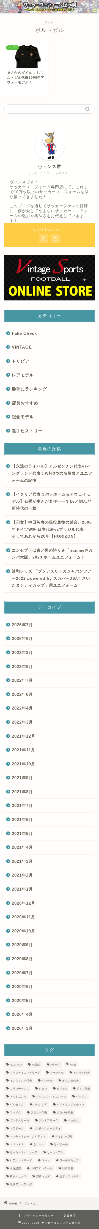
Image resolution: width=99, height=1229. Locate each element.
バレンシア (40, 1104)
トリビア (20, 361)
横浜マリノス (18, 1176)
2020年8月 (22, 958)
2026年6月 (22, 638)
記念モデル (23, 416)
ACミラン (16, 1064)
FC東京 (36, 1064)
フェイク (15, 1112)
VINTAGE (22, 347)
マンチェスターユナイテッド (28, 1136)
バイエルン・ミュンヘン (51, 1096)
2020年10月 (23, 931)
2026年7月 (22, 624)
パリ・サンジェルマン (70, 1104)
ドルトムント (18, 1096)
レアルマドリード (21, 1160)
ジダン (43, 1088)
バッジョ (81, 1096)
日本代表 (67, 1168)
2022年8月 (22, 666)
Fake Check (24, 333)
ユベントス (17, 1144)
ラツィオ (38, 1144)
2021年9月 (22, 777)
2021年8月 (22, 791)
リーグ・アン (55, 1152)
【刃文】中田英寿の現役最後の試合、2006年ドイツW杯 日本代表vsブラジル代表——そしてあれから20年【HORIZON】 (52, 529)
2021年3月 (22, 861)
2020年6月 (22, 986)
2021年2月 (22, 875)
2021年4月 (22, 847)
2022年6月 (22, 694)
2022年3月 (22, 722)
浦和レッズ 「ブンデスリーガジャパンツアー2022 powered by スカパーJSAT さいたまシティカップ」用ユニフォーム (52, 578)
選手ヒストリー (27, 430)
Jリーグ (55, 1064)
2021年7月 (22, 805)
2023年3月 (22, 652)
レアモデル (23, 375)
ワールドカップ (69, 1160)
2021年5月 (22, 833)
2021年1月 (22, 889)
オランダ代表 (70, 1080)
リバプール (61, 1144)
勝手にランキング (29, 389)
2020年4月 (22, 1014)
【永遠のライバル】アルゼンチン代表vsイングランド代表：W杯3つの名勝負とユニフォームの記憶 (52, 473)
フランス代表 (39, 1112)
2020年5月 (22, 1000)
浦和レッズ (43, 1176)
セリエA (62, 1088)
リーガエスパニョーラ (23, 1152)
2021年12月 (23, 736)
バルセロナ (17, 1104)
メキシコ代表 (63, 1136)
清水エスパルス (69, 1176)
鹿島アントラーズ (21, 1184)
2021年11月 (23, 750)
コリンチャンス (19, 1088)
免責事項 (70, 1215)
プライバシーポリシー (39, 1215)
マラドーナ (17, 1128)
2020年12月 (23, 903)
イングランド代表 (21, 1080)
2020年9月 (22, 944)
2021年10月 (23, 764)
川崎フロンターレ (42, 1168)
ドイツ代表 (83, 1088)
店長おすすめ (25, 403)
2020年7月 (22, 972)
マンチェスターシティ (47, 1128)
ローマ (46, 1160)
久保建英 (15, 1168)
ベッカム (73, 1120)
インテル (47, 1080)
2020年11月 (23, 917)
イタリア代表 (81, 1072)
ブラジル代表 (65, 1112)
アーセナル (57, 1072)
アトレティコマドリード (25, 1072)
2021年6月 (22, 819)
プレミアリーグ (48, 1120)
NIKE (73, 1064)
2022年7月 (22, 680)
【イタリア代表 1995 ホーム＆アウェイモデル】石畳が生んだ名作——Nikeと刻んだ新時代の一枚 (51, 501)
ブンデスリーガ (19, 1120)
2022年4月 (22, 708)
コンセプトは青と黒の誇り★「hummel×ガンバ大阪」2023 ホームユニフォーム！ (52, 554)
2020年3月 (22, 1028)
